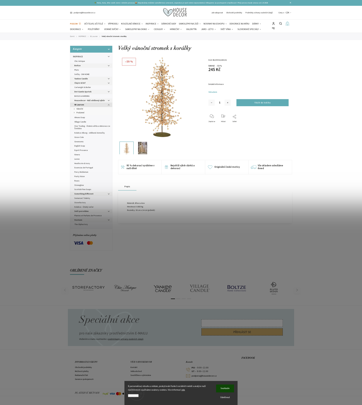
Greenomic (79, 141)
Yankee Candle (81, 78)
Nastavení (133, 396)
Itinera (77, 154)
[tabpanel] (88, 288)
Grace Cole (79, 137)
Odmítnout (225, 397)
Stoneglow (79, 185)
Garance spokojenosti (84, 379)
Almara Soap (79, 117)
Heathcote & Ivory (82, 163)
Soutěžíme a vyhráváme (141, 375)
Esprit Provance (81, 150)
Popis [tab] (127, 186)
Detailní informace (216, 84)
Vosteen (78, 220)
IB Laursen (79, 104)
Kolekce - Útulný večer (84, 207)
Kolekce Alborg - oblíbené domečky (89, 133)
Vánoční (80, 108)
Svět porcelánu (81, 211)
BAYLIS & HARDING (82, 96)
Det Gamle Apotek (82, 91)
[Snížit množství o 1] (211, 103)
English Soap (79, 146)
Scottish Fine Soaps (82, 189)
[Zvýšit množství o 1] (228, 103)
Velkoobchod (136, 371)
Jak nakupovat (217, 12)
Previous (65, 290)
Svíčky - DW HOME (82, 74)
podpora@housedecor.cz (204, 375)
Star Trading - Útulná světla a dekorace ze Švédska (92, 127)
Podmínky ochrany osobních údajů (259, 12)
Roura (76, 180)
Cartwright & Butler (82, 87)
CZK (287, 13)
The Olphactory (81, 224)
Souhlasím (225, 388)
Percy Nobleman (81, 172)
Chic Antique (79, 61)
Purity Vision (79, 176)
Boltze (77, 65)
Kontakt (134, 367)
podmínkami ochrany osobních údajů (125, 339)
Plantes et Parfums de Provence (88, 215)
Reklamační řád (81, 375)
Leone (77, 159)
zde (183, 389)
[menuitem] (75, 24)
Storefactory (80, 202)
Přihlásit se (242, 332)
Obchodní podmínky (234, 12)
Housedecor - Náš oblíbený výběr (89, 100)
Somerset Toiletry (82, 198)
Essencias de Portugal (83, 167)
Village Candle (80, 121)
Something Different (83, 193)
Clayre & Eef (79, 83)
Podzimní (80, 112)
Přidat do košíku (262, 102)
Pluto (76, 70)
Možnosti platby (82, 371)
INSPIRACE (78, 56)
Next (297, 290)
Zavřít (280, 125)
